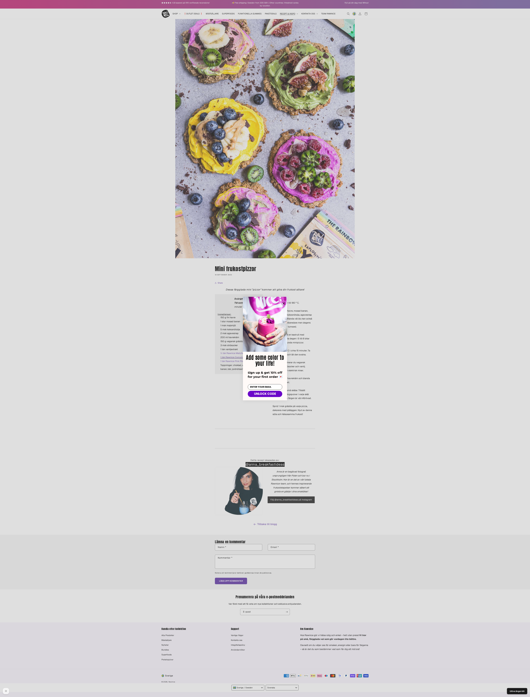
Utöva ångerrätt (517, 691)
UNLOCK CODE (265, 394)
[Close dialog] (284, 303)
